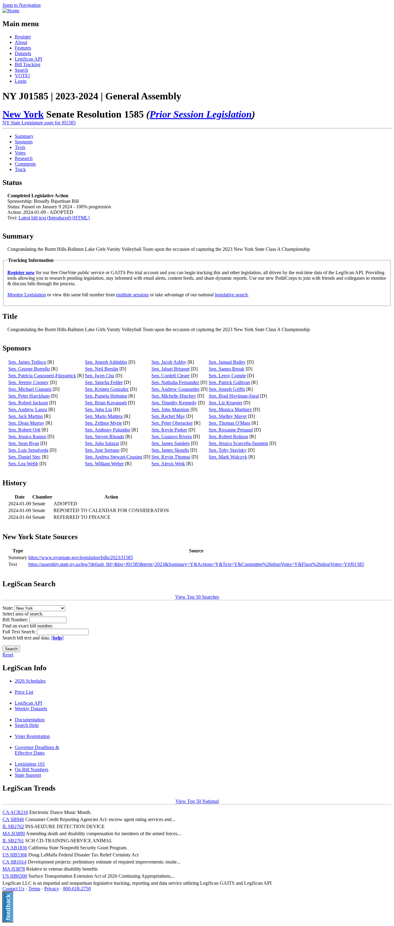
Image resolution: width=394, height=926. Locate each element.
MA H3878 (13, 869)
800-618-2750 (77, 888)
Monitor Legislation (26, 294)
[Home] (10, 10)
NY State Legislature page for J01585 (39, 122)
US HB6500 (14, 876)
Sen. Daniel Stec (24, 456)
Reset (7, 654)
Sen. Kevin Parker (169, 429)
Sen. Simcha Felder (104, 382)
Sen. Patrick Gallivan (229, 382)
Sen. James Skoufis (170, 450)
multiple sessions (132, 294)
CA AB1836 (14, 847)
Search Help (27, 725)
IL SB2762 (13, 826)
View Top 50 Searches (197, 596)
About (21, 42)
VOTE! (22, 75)
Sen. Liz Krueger (225, 402)
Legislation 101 (30, 764)
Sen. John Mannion (170, 409)
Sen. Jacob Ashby (168, 362)
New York (23, 114)
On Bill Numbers (31, 769)
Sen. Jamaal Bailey (227, 362)
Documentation (30, 719)
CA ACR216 (15, 812)
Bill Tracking (27, 64)
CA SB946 (13, 819)
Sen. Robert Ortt (24, 429)
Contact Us (13, 888)
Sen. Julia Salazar (102, 443)
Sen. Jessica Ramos (27, 436)
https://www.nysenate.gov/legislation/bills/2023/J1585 (80, 557)
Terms (34, 888)
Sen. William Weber (104, 463)
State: (8, 608)
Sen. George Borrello (29, 368)
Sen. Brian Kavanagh (106, 402)
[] (57, 637)
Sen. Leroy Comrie (227, 375)
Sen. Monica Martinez (230, 409)
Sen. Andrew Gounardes (175, 389)
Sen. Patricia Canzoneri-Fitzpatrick (42, 375)
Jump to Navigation (21, 5)
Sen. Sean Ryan (23, 443)
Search (21, 70)
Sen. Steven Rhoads (104, 436)
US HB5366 (14, 854)
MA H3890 (13, 833)
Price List (24, 692)
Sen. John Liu (98, 409)
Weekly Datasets (31, 708)
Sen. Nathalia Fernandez (175, 382)
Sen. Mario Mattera (104, 416)
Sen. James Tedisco (27, 362)
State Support (28, 775)
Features (23, 47)
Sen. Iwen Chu (99, 375)
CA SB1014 (14, 861)
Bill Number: (15, 619)
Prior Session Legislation (201, 114)
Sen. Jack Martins (25, 416)
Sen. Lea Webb (23, 463)
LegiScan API (28, 59)
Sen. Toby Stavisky (228, 450)
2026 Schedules (30, 680)
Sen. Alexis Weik (168, 463)
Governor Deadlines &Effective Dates (37, 750)
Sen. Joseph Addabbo (106, 362)
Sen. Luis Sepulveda (28, 450)
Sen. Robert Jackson (28, 402)
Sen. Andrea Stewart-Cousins (113, 456)
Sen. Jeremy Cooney (28, 382)
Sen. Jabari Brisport (170, 368)
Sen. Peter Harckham (29, 396)
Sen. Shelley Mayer (228, 416)
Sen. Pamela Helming (106, 396)
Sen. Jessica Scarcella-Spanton (238, 443)
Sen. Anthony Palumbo (107, 429)
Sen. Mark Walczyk (228, 456)
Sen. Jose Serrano (102, 450)
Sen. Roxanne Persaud (231, 429)
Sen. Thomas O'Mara (229, 423)
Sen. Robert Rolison (228, 436)
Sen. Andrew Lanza (27, 409)
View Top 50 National (197, 801)
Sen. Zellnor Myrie (103, 423)
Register (23, 36)
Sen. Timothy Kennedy (174, 402)
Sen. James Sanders (170, 443)
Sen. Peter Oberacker (172, 423)
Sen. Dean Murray (26, 423)
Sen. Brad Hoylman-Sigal (234, 396)
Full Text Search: (19, 631)
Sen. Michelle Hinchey (173, 396)
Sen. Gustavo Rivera (171, 436)
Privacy (51, 888)
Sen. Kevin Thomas (170, 456)
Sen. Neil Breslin (101, 368)
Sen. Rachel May (168, 416)
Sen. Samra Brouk (226, 368)
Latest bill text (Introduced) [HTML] (54, 217)
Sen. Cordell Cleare (170, 375)
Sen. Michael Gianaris (29, 389)
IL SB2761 (13, 840)
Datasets (23, 53)
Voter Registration (32, 736)
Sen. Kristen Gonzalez (107, 389)
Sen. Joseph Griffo (227, 389)
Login (20, 81)
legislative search (231, 294)
